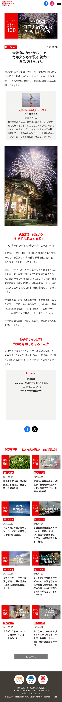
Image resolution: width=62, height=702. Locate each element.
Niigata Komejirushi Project (43, 679)
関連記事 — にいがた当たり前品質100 (31, 449)
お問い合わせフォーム (31, 693)
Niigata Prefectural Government (31, 679)
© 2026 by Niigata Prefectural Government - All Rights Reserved (31, 697)
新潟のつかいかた (19, 679)
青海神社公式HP (34, 390)
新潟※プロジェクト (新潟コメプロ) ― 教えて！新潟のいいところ (13, 3)
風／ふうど (10, 47)
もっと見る (31, 657)
